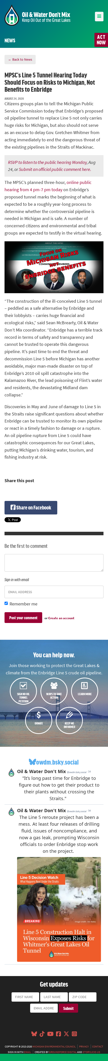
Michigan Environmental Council (54, 1046)
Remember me (23, 604)
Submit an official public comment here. (55, 169)
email (27, 1052)
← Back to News (20, 59)
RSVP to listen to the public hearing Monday (47, 162)
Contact (97, 1046)
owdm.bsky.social (57, 762)
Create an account (61, 618)
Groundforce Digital (63, 1052)
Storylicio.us (91, 1052)
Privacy (84, 1046)
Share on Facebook (33, 507)
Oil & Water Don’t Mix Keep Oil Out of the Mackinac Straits (37, 15)
